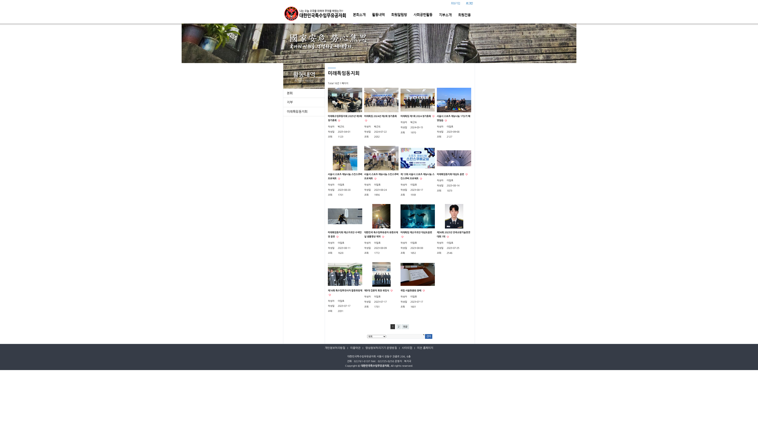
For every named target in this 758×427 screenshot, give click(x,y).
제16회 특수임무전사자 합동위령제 (345, 290)
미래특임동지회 (297, 111)
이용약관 (355, 348)
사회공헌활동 (423, 15)
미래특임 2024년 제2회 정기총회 (380, 116)
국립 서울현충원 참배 (411, 290)
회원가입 (455, 3)
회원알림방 (399, 15)
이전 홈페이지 (425, 348)
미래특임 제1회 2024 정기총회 (416, 116)
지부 (290, 102)
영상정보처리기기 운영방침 (381, 348)
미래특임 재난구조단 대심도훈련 (416, 232)
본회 (290, 93)
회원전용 (464, 15)
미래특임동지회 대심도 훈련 (451, 174)
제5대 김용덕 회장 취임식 (377, 290)
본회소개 (359, 15)
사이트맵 (407, 348)
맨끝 (405, 327)
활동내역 (378, 15)
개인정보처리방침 (335, 348)
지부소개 (445, 15)
